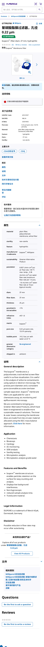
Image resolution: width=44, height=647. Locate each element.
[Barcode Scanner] (35, 4)
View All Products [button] (22, 553)
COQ (23, 151)
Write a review (21, 45)
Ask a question (34, 45)
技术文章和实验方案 (10, 179)
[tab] (6, 16)
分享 (40, 23)
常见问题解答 (6, 191)
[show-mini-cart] (40, 3)
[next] (36, 64)
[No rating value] (7, 45)
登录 (3, 85)
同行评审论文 (7, 184)
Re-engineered (25, 344)
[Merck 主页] (12, 4)
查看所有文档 (7, 157)
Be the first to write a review (18, 625)
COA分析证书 (9, 151)
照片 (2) (22, 78)
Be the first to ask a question (17, 604)
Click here (17, 423)
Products (4, 16)
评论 (4, 197)
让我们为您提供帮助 (12, 215)
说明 (4, 171)
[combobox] (22, 9)
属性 (4, 167)
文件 (4, 175)
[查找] (39, 9)
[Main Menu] (3, 4)
